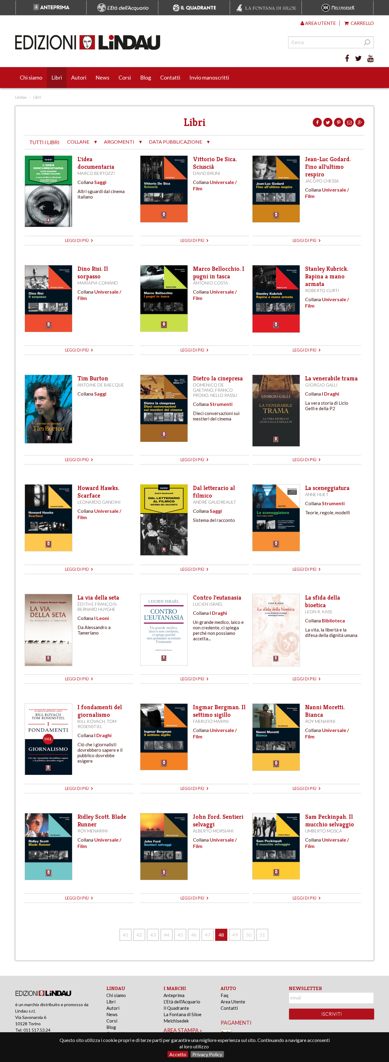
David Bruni (206, 173)
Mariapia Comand (97, 282)
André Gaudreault (214, 502)
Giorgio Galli (321, 384)
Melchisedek (176, 1020)
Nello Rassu (223, 395)
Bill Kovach (91, 721)
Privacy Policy (207, 1054)
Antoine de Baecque (100, 384)
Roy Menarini (320, 721)
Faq (224, 995)
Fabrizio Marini (211, 721)
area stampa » (183, 1030)
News (102, 77)
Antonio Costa (210, 282)
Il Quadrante (176, 1008)
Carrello (362, 23)
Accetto (177, 1054)
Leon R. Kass (318, 611)
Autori (78, 77)
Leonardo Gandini (99, 502)
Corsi (125, 77)
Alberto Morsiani (213, 830)
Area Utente (233, 1001)
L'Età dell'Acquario (182, 1001)
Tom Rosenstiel (96, 724)
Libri (56, 77)
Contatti (170, 77)
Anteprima (174, 995)
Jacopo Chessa (322, 180)
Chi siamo (31, 77)
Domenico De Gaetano (208, 387)
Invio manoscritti (209, 77)
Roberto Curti (322, 290)
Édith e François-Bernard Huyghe (97, 606)
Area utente (320, 23)
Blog (145, 77)
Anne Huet (317, 494)
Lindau (21, 97)
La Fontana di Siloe (182, 1014)
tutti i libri (44, 142)
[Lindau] (132, 42)
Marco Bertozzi (96, 173)
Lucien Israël (208, 604)
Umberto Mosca (323, 830)
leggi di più (77, 240)
